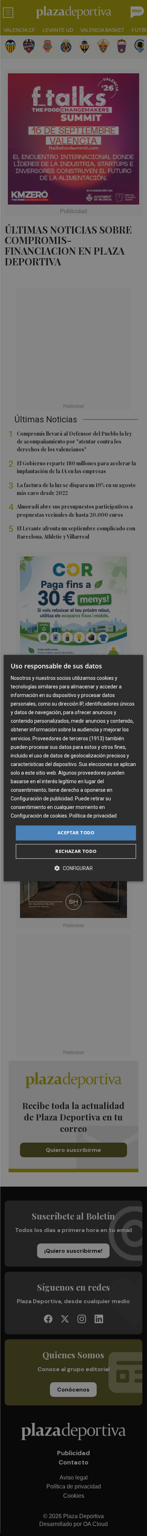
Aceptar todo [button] (76, 833)
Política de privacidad (93, 816)
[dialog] (73, 768)
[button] (73, 868)
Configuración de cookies (39, 816)
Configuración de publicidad (42, 798)
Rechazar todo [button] (75, 851)
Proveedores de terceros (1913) (68, 738)
